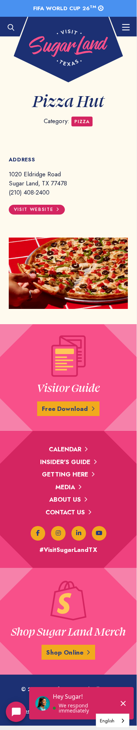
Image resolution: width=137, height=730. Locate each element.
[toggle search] (14, 28)
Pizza (81, 121)
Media (65, 487)
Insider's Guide (65, 462)
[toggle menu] (122, 28)
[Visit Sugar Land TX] (68, 48)
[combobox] (112, 721)
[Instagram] (58, 533)
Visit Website (34, 209)
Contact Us (65, 512)
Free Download (65, 408)
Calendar (65, 449)
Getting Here (65, 474)
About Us (65, 499)
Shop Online (64, 652)
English (107, 720)
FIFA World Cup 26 (64, 8)
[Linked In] (78, 533)
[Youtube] (99, 533)
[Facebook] (38, 533)
